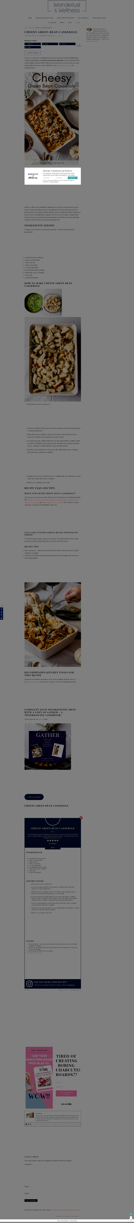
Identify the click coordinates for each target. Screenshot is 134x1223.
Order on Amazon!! (34, 797)
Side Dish (31, 27)
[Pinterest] (26, 1124)
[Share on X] (1, 612)
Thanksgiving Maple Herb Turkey (38, 500)
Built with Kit (66, 1104)
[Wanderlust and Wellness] (67, 13)
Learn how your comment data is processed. (66, 1210)
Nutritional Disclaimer (35, 952)
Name (27, 1186)
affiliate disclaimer (33, 682)
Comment (28, 1164)
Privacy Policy (73, 1220)
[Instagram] (28, 1124)
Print (53, 847)
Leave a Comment (59, 35)
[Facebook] (30, 1124)
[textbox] (54, 898)
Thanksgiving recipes (64, 65)
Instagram (71, 985)
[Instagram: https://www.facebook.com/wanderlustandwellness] (30, 984)
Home (26, 27)
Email (27, 1193)
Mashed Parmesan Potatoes (60, 500)
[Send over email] (1, 618)
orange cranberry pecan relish (52, 502)
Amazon (40, 719)
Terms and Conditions (63, 1220)
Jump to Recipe (33, 53)
